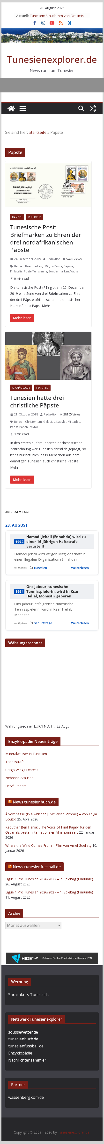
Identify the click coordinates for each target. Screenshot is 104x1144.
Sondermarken (59, 271)
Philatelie (34, 217)
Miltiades (74, 422)
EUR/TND (41, 726)
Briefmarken (33, 266)
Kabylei (61, 422)
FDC (46, 266)
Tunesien (40, 568)
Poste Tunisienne (35, 271)
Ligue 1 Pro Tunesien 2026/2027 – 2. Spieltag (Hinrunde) (49, 879)
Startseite (37, 132)
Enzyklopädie (20, 1053)
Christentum (33, 422)
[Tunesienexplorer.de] (11, 108)
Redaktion (53, 259)
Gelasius (49, 422)
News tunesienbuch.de (34, 802)
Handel (17, 217)
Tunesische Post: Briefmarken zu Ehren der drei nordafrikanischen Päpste (45, 238)
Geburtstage (43, 623)
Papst (14, 427)
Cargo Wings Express (21, 769)
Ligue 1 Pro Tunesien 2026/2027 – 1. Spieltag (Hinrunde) (49, 892)
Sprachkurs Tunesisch (28, 994)
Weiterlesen (80, 568)
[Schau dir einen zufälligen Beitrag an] (93, 108)
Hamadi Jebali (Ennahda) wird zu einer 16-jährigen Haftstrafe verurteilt (56, 541)
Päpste (68, 266)
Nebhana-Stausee (19, 777)
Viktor (34, 427)
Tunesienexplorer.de (52, 59)
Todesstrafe (14, 761)
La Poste (56, 266)
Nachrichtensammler (27, 1060)
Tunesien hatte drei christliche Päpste (37, 401)
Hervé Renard (16, 786)
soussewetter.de (23, 1032)
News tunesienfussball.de (37, 866)
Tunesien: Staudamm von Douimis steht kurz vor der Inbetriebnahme (57, 18)
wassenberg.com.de (26, 1097)
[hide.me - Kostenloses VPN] (52, 956)
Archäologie (21, 387)
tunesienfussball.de (26, 1046)
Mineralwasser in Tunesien (26, 753)
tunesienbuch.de (23, 1039)
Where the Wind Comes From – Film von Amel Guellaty (48, 845)
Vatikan (75, 271)
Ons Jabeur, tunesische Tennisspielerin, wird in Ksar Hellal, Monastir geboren (52, 591)
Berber (19, 266)
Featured (42, 387)
